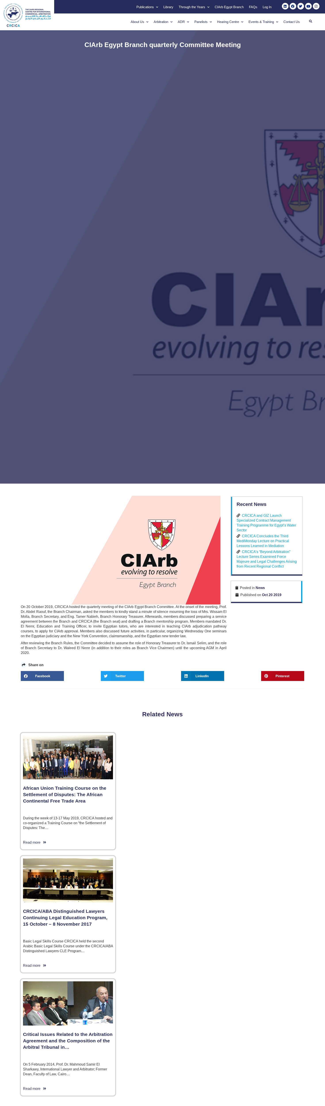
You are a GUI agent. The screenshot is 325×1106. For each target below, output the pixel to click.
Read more (33, 842)
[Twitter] (300, 6)
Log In (267, 7)
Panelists (201, 22)
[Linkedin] (285, 6)
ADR (181, 22)
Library (168, 7)
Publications (145, 7)
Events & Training (261, 22)
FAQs (253, 7)
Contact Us (291, 22)
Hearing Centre (228, 22)
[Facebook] (293, 6)
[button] (310, 21)
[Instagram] (316, 6)
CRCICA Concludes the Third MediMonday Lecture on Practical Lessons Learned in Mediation (263, 541)
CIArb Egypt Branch (229, 7)
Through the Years (192, 7)
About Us (137, 22)
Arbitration (161, 22)
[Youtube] (308, 6)
